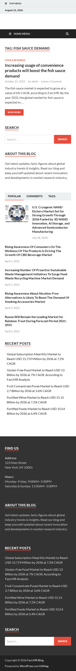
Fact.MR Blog (35, 660)
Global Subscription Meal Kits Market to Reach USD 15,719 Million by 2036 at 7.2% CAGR (35, 358)
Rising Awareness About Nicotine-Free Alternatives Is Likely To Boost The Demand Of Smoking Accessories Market (37, 297)
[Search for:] (38, 139)
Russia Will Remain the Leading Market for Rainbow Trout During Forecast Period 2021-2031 (36, 321)
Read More (13, 111)
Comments (34, 196)
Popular (14, 196)
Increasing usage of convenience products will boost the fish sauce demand (35, 70)
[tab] (14, 196)
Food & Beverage (15, 60)
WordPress (27, 666)
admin (34, 81)
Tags (51, 196)
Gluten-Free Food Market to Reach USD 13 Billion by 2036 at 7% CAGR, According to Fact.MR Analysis (36, 374)
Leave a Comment (51, 81)
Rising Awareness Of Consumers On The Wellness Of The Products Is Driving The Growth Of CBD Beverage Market (33, 251)
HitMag (43, 666)
